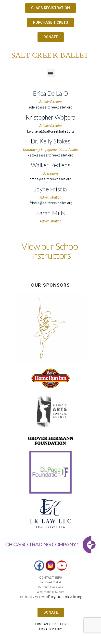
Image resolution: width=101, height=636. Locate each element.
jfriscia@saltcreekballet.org (50, 203)
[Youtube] (62, 565)
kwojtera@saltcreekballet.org (50, 131)
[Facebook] (39, 565)
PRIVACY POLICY (50, 629)
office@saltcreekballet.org (50, 179)
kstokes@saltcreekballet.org (50, 155)
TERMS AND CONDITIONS (50, 624)
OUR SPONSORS (50, 285)
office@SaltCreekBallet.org (64, 597)
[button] (51, 73)
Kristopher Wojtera (51, 117)
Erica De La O (50, 93)
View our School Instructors (50, 251)
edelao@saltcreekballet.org (50, 107)
